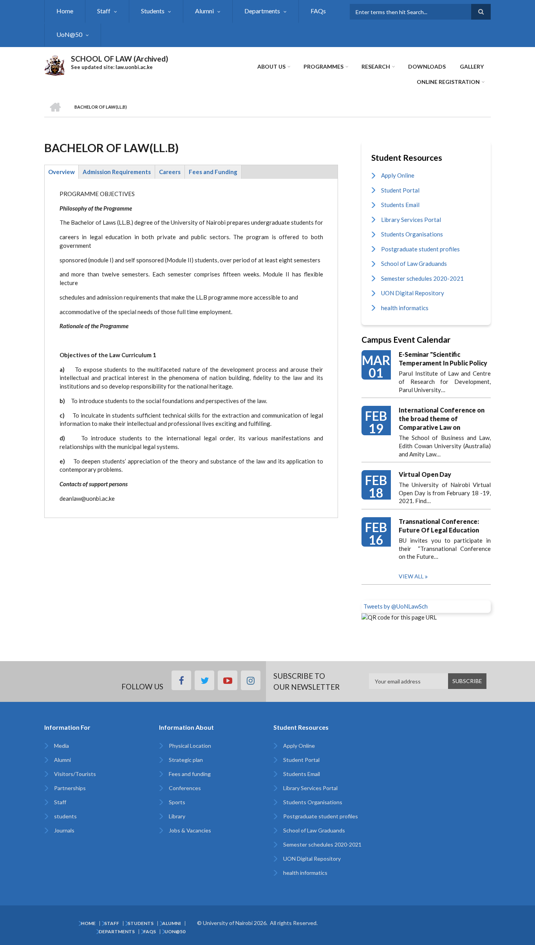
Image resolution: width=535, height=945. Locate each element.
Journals (64, 830)
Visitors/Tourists (75, 774)
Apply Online (397, 175)
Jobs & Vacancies (190, 830)
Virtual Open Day (425, 474)
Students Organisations (412, 234)
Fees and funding (190, 774)
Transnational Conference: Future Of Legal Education (439, 526)
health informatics (404, 307)
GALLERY (472, 66)
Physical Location (190, 745)
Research (375, 66)
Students (152, 11)
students (65, 816)
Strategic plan (186, 759)
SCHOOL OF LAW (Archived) (119, 58)
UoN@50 (69, 34)
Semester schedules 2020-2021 (422, 278)
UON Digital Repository (412, 292)
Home (64, 11)
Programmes (323, 66)
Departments (262, 11)
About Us (271, 66)
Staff (103, 11)
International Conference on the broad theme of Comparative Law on (441, 418)
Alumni (204, 11)
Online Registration (448, 81)
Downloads (427, 66)
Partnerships (70, 788)
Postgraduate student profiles (420, 249)
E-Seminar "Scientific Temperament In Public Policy (443, 359)
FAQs (318, 11)
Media (61, 745)
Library (177, 816)
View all (411, 576)
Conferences (185, 788)
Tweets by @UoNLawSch (395, 606)
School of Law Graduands (414, 263)
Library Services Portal (411, 219)
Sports (177, 802)
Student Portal (400, 190)
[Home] (54, 64)
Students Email (400, 204)
